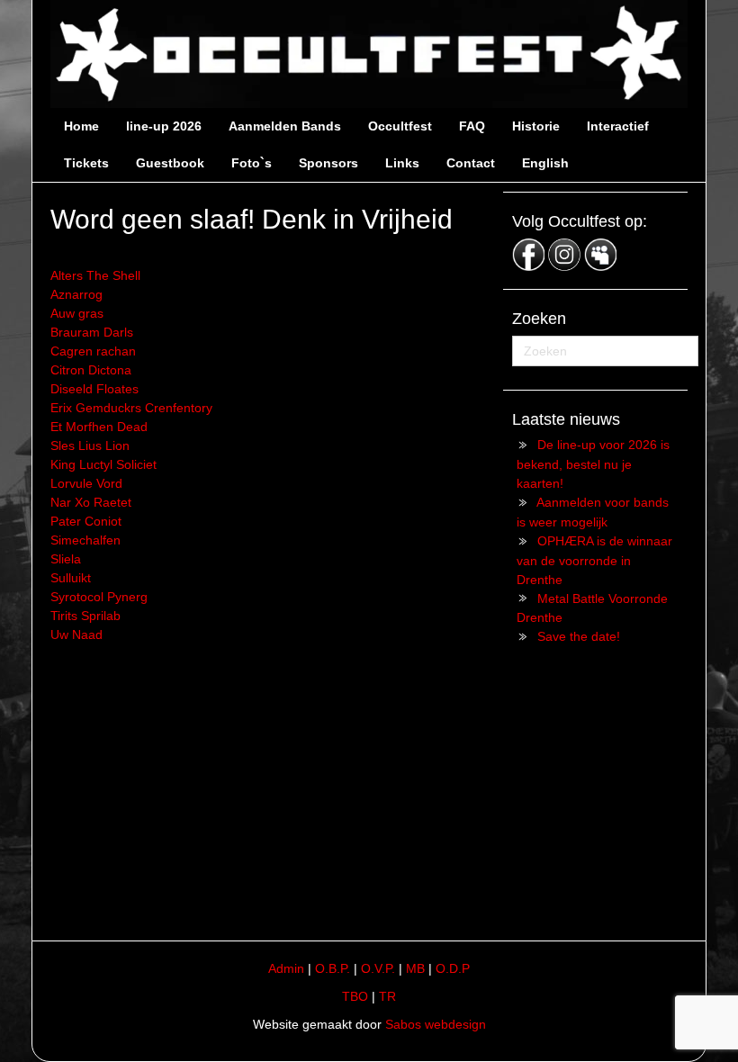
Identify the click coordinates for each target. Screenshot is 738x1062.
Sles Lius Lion (90, 445)
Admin (286, 968)
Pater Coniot (86, 521)
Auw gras (77, 313)
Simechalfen (85, 540)
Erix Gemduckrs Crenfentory (131, 407)
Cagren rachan (93, 351)
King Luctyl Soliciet (103, 464)
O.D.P (453, 968)
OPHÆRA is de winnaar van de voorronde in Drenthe (594, 560)
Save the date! (578, 636)
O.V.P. (378, 968)
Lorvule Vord (86, 483)
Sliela (65, 559)
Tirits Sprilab (85, 615)
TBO (355, 996)
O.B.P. (332, 968)
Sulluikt (70, 578)
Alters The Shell (95, 275)
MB (415, 968)
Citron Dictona (90, 370)
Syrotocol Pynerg (99, 597)
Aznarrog (76, 294)
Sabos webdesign (435, 1024)
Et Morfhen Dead (99, 426)
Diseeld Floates (94, 389)
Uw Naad (76, 634)
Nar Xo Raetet (90, 502)
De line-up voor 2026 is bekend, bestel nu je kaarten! (593, 463)
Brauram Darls (91, 332)
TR (387, 996)
